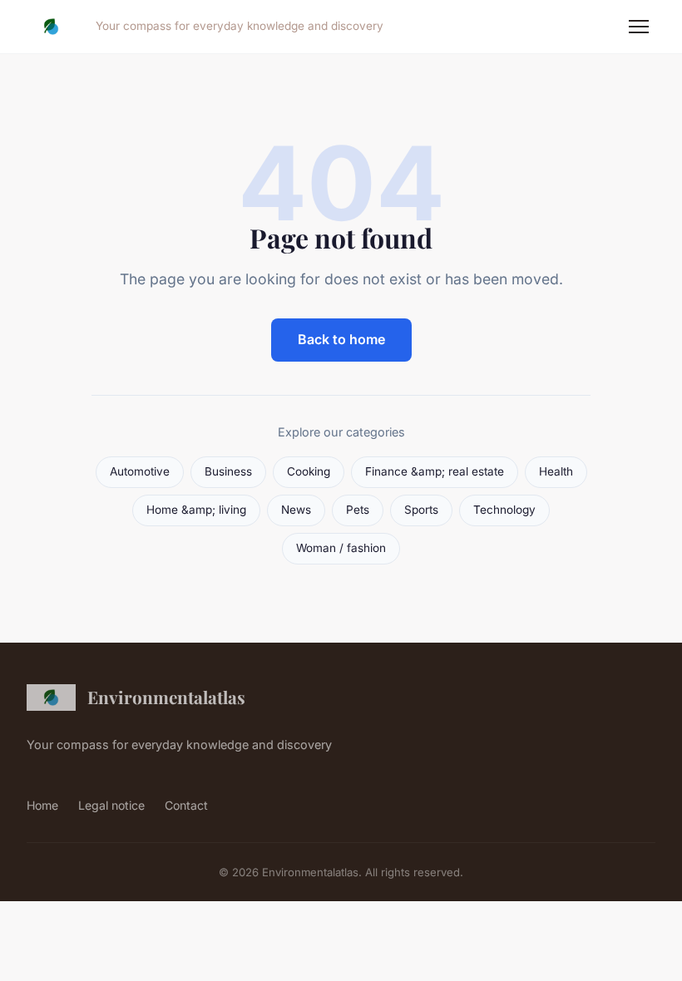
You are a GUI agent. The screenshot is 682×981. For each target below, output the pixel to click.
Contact (186, 805)
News (296, 509)
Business (228, 471)
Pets (357, 509)
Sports (421, 509)
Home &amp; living (196, 509)
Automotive (140, 471)
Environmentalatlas (166, 696)
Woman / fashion (341, 548)
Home (42, 805)
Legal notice (111, 805)
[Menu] (638, 26)
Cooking (308, 471)
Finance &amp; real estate (434, 471)
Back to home (341, 339)
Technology (504, 509)
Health (556, 471)
